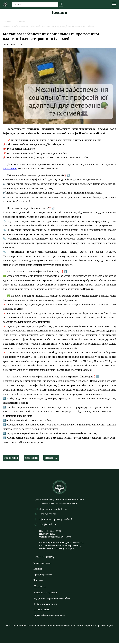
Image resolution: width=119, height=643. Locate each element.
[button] (114, 5)
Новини (38, 568)
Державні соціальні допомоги (49, 615)
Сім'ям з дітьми (42, 609)
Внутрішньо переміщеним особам (52, 598)
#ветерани (31, 457)
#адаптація (11, 457)
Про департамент (43, 574)
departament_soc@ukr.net (53, 509)
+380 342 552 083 (47, 514)
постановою (10, 168)
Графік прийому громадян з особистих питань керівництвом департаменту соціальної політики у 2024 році (61, 545)
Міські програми (42, 563)
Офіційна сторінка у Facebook (56, 519)
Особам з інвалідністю (45, 604)
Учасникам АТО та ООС (46, 592)
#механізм (51, 457)
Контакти (38, 580)
